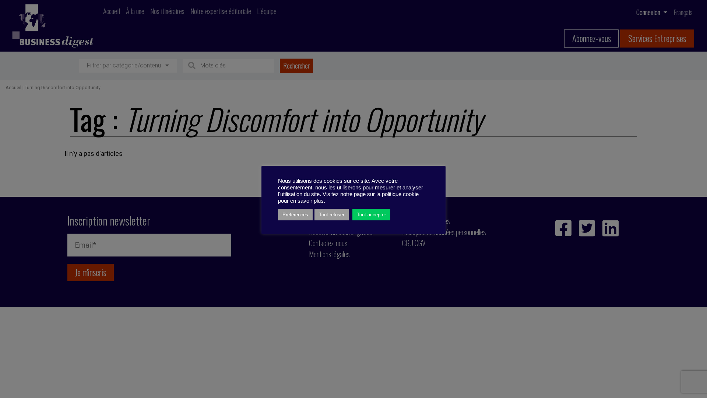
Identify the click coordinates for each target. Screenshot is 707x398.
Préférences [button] (295, 214)
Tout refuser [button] (331, 214)
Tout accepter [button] (371, 214)
